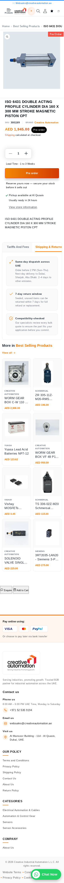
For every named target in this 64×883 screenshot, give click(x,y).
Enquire (7, 590)
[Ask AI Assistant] (31, 11)
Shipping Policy (12, 772)
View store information (23, 207)
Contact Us (9, 778)
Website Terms (12, 872)
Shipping (10, 135)
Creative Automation (46, 122)
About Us (8, 784)
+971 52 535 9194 (21, 710)
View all (7, 352)
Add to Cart (22, 590)
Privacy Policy (11, 766)
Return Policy (11, 790)
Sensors (8, 822)
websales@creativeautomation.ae (31, 723)
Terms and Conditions (16, 760)
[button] (38, 11)
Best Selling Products (26, 26)
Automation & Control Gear (19, 816)
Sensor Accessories (14, 828)
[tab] (17, 247)
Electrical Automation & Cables (21, 810)
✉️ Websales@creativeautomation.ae (32, 3)
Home (6, 26)
